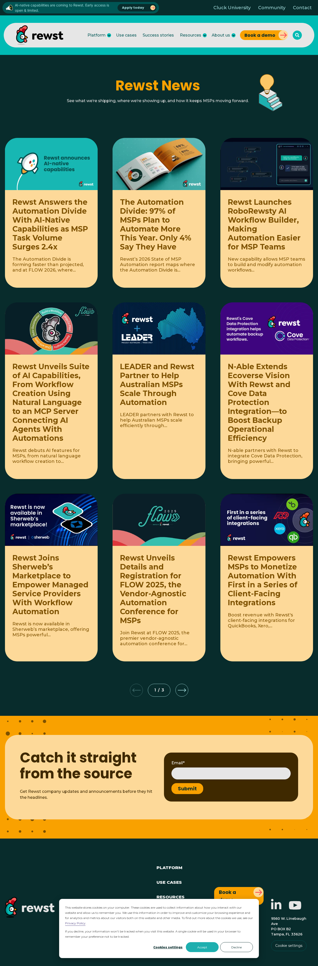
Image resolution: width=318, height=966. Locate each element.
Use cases (126, 35)
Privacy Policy (75, 923)
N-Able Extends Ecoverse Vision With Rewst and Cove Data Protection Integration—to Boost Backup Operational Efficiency (259, 402)
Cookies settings (168, 947)
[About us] (234, 35)
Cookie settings (288, 945)
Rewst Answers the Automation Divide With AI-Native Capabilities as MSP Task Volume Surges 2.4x (50, 224)
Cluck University (232, 7)
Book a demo (259, 35)
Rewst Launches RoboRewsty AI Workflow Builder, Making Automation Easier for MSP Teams (264, 224)
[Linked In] (276, 908)
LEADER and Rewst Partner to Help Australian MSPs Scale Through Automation (157, 384)
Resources (190, 35)
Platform (96, 35)
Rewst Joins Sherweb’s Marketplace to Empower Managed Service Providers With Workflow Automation (50, 584)
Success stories (158, 35)
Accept (202, 947)
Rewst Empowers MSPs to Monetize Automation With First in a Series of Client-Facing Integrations (262, 580)
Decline (236, 947)
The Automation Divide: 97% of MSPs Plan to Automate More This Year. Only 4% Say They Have (155, 224)
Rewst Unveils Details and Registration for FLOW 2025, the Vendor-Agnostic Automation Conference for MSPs (153, 589)
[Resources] (205, 35)
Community (271, 7)
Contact (302, 7)
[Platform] (109, 35)
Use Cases (169, 881)
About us (221, 35)
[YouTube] (295, 908)
